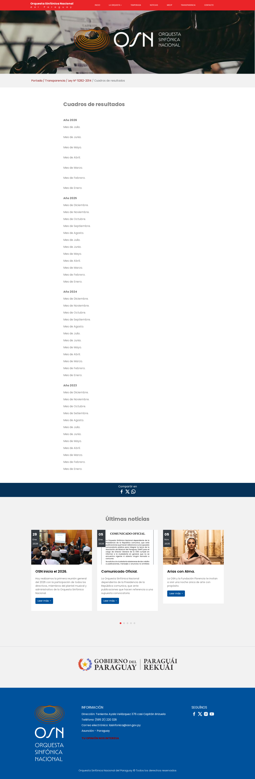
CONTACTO (209, 5)
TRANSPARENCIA (188, 5)
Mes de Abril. (71, 157)
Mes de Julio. (71, 127)
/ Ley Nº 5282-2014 (78, 81)
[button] (120, 623)
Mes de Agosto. (73, 233)
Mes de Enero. (72, 188)
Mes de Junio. (72, 137)
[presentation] (32, 576)
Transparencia (55, 81)
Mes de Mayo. (72, 147)
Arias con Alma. (115, 571)
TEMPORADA (136, 5)
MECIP (169, 5)
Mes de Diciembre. (75, 205)
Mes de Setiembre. (76, 413)
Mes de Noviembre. (76, 212)
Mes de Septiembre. (77, 226)
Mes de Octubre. (74, 219)
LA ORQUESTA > (115, 5)
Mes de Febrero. (74, 178)
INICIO (97, 5)
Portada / (37, 81)
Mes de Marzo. (73, 168)
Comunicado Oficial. (53, 571)
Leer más (43, 601)
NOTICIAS (154, 5)
